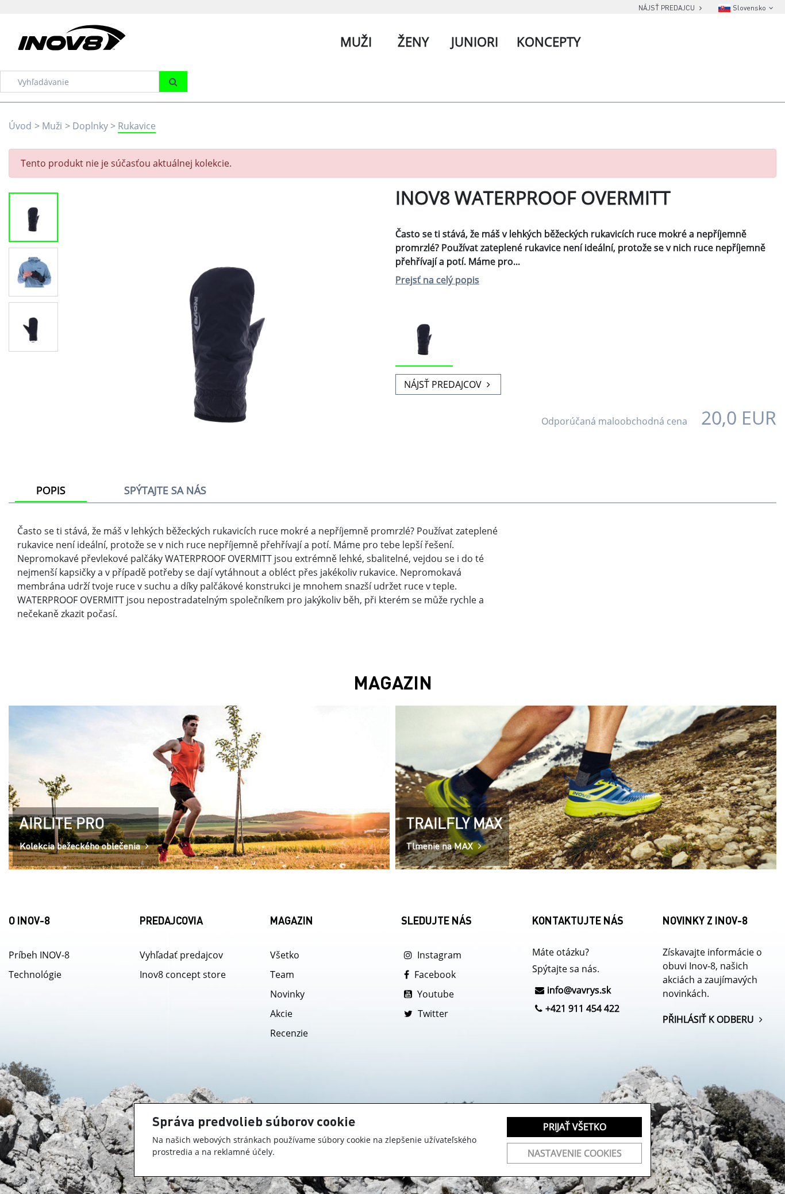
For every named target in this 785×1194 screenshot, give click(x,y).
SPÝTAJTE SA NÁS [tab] (165, 490)
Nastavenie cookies (575, 1153)
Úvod (20, 126)
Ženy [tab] (413, 41)
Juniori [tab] (474, 41)
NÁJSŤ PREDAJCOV (444, 384)
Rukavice (137, 126)
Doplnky (90, 126)
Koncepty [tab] (548, 41)
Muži (52, 126)
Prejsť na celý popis (437, 280)
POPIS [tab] (51, 490)
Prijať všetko (574, 1126)
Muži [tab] (356, 41)
